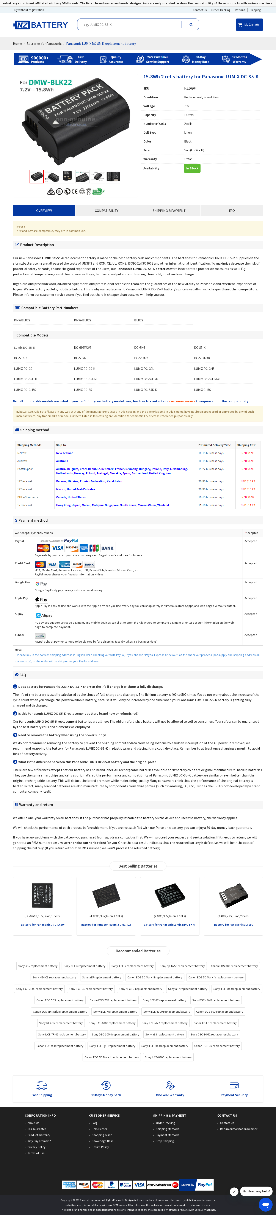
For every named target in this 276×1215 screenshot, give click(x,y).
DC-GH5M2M (82, 348)
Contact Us (227, 1123)
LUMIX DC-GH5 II (25, 379)
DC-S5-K (199, 348)
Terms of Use (36, 1153)
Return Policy (100, 1147)
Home (17, 43)
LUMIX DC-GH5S (25, 390)
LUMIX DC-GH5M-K (207, 379)
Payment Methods (167, 1135)
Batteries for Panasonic (44, 43)
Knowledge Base (103, 1141)
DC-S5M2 (80, 358)
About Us (33, 1123)
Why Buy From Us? (39, 1141)
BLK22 (138, 320)
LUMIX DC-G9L (144, 369)
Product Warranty (39, 1135)
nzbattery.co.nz (91, 1200)
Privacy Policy (36, 1147)
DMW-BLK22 (82, 320)
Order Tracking (165, 1123)
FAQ (232, 210)
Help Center (99, 1129)
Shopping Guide (102, 1135)
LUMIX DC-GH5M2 (146, 379)
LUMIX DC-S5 (83, 390)
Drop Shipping (165, 1141)
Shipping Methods (167, 1129)
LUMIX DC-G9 (23, 369)
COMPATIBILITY (106, 210)
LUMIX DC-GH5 (204, 369)
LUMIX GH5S (202, 390)
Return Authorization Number (238, 1129)
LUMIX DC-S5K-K (145, 390)
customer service (182, 401)
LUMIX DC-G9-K (84, 369)
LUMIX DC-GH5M (85, 379)
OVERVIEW (44, 210)
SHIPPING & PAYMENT (169, 210)
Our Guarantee (37, 1129)
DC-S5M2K (141, 358)
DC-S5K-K (20, 358)
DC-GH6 (139, 348)
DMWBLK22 (22, 320)
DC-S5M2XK (202, 358)
